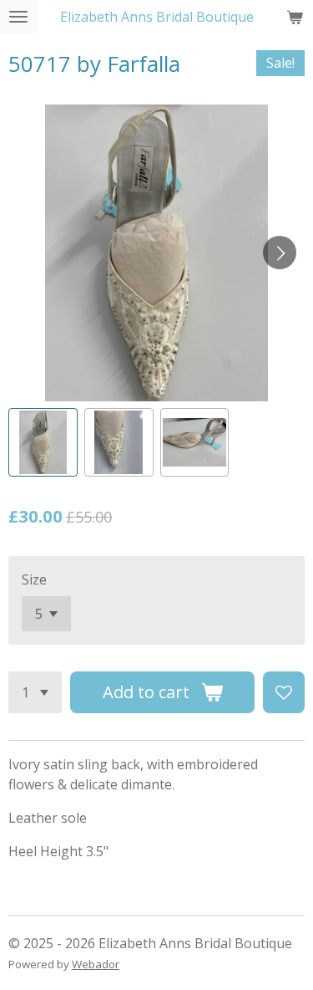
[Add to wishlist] (284, 692)
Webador (95, 964)
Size (34, 579)
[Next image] (279, 252)
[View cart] (294, 16)
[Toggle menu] (18, 16)
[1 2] (35, 692)
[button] (43, 442)
